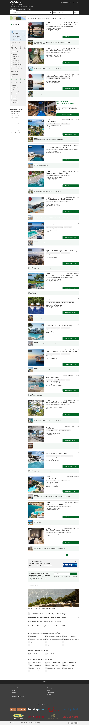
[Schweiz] (36, 717)
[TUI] (53, 709)
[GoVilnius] (71, 716)
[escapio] (16, 2)
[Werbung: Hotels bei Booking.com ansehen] (70, 565)
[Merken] (43, 23)
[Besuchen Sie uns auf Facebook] (69, 723)
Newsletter (14, 692)
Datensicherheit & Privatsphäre (18, 696)
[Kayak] (18, 709)
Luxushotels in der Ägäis (28, 6)
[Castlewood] (53, 716)
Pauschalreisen (22, 9)
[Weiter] (77, 555)
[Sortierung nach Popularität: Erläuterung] (18, 24)
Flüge (30, 9)
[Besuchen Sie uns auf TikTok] (77, 723)
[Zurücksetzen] (51, 12)
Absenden (73, 574)
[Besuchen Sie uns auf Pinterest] (75, 723)
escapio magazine (50, 692)
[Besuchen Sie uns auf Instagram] (72, 723)
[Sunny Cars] (18, 716)
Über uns (48, 690)
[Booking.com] (36, 709)
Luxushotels (16, 6)
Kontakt (13, 690)
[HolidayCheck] (71, 709)
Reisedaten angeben (70, 37)
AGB (12, 694)
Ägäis (21, 6)
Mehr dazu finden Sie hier (63, 577)
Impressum (49, 694)
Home (11, 6)
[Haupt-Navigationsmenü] (78, 2)
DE (73, 2)
